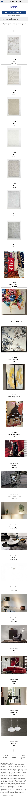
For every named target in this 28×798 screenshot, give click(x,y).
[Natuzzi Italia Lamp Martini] (14, 664)
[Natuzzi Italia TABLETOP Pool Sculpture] (14, 510)
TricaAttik (14, 247)
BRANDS (12, 12)
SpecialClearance (14, 284)
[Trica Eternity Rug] (14, 199)
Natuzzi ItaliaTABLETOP (14, 465)
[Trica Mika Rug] (14, 137)
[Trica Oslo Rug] (14, 75)
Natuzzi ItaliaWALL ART (14, 589)
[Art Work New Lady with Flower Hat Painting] (14, 301)
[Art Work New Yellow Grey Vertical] (14, 376)
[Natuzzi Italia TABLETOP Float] (14, 602)
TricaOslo (14, 92)
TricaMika (14, 154)
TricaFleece (14, 185)
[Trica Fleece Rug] (14, 168)
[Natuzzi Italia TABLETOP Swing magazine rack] (14, 479)
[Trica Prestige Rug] (14, 44)
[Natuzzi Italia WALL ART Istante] (14, 571)
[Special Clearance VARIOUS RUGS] (14, 264)
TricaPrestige (13, 61)
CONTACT (19, 12)
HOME (7, 12)
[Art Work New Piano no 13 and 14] (14, 413)
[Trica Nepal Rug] (14, 106)
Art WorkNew (14, 322)
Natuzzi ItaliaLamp (14, 651)
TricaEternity (14, 216)
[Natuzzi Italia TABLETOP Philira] (14, 540)
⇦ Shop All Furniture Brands (5, 757)
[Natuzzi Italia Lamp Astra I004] (14, 726)
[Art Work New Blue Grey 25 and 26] (14, 339)
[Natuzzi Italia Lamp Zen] (14, 633)
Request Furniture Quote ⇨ (23, 757)
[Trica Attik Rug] (14, 229)
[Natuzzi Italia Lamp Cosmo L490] (14, 695)
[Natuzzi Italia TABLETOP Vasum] (14, 448)
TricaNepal (14, 123)
